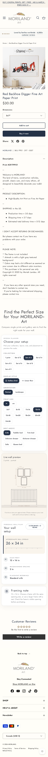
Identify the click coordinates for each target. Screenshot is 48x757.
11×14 (28, 409)
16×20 (17, 415)
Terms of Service (19, 748)
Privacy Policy (7, 748)
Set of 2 (18, 357)
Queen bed (17, 444)
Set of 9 (8, 369)
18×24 (27, 415)
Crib (7, 433)
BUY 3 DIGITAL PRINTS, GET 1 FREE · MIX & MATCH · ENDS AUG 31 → (24, 3)
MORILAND (7, 150)
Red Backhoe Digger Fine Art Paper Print (22, 43)
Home (5, 43)
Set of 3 (28, 357)
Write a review (24, 636)
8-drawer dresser (29, 438)
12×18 (8, 415)
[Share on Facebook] (17, 141)
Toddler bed (18, 433)
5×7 (8, 409)
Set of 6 (19, 363)
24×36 (8, 421)
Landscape (19, 392)
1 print (7, 357)
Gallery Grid (12, 380)
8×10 (18, 409)
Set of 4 (39, 357)
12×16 (37, 409)
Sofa (7, 444)
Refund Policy (7, 751)
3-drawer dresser (11, 438)
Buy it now (24, 133)
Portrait (8, 392)
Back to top (23, 653)
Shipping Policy (33, 748)
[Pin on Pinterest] (23, 141)
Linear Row (29, 380)
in (6, 403)
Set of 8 (30, 363)
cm (13, 403)
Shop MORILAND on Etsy (24, 684)
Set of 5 (8, 363)
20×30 (37, 415)
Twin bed (30, 433)
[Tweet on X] (12, 141)
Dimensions (7, 110)
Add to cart (24, 125)
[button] (44, 18)
